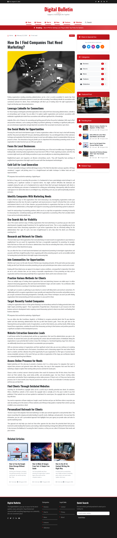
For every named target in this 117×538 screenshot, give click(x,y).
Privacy (63, 512)
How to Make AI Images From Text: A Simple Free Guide (41, 466)
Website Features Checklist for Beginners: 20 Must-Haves (98, 127)
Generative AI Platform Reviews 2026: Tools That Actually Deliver (98, 153)
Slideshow (78, 22)
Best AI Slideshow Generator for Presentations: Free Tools (93, 107)
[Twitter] (88, 47)
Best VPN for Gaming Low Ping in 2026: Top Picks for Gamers (59, 28)
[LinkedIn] (98, 47)
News (57, 22)
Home (29, 22)
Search (89, 22)
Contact (63, 507)
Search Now (81, 517)
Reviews (38, 22)
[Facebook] (84, 47)
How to (48, 22)
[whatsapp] (102, 47)
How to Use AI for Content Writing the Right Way (62, 466)
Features (67, 22)
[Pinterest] (93, 47)
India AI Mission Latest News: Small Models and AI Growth (98, 135)
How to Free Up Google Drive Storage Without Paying (17, 466)
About (63, 517)
